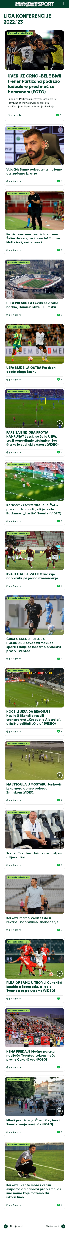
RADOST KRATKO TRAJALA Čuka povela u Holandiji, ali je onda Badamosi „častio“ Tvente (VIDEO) (33, 509)
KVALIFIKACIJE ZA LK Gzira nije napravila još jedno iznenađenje (32, 576)
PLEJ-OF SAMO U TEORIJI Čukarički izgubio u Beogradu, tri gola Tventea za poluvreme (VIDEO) (34, 987)
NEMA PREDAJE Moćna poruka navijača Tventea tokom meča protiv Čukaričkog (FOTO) (30, 1055)
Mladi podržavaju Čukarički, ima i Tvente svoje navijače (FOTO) (33, 1122)
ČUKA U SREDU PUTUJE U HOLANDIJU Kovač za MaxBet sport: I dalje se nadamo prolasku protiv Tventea (33, 645)
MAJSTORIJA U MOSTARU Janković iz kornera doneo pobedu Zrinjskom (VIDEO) (34, 788)
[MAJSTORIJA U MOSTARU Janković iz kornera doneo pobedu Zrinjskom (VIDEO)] (34, 760)
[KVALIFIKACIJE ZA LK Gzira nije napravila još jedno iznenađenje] (34, 550)
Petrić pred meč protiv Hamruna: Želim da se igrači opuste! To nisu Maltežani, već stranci (33, 238)
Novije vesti (16, 1226)
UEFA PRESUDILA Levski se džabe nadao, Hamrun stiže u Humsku (32, 305)
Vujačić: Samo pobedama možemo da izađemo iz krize (34, 171)
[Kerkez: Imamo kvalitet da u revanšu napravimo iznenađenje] (34, 894)
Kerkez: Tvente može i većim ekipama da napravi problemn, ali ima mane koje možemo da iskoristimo (33, 1191)
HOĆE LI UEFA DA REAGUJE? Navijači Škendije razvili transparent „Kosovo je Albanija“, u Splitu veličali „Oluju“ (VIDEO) (33, 718)
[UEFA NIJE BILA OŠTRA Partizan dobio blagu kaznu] (34, 344)
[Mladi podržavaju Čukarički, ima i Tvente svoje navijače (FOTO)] (34, 1096)
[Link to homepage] (34, 4)
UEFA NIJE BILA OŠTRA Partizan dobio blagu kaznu (31, 370)
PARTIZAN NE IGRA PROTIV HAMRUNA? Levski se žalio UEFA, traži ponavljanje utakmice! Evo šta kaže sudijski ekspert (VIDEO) (32, 438)
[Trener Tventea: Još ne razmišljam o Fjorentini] (34, 829)
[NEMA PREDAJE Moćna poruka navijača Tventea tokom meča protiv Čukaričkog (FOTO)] (34, 1027)
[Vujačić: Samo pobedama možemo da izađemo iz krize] (34, 145)
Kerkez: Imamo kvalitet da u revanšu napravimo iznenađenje (32, 920)
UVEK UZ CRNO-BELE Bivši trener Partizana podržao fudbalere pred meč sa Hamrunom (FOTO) (34, 84)
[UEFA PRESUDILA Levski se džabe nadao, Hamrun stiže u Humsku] (34, 279)
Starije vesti (52, 1226)
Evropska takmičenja (20, 33)
